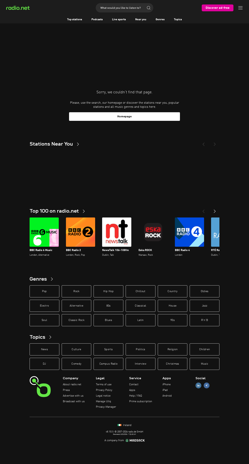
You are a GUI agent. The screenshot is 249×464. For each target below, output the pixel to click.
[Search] (148, 7)
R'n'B (204, 320)
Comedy (76, 363)
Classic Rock (76, 320)
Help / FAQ (135, 395)
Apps (132, 390)
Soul (44, 320)
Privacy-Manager (106, 407)
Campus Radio (108, 363)
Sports (108, 349)
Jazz (204, 305)
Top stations (74, 19)
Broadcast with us (74, 401)
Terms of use (103, 384)
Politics (140, 349)
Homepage (124, 116)
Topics (178, 19)
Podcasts (97, 19)
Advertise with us (73, 395)
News (44, 349)
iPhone (166, 384)
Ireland (127, 425)
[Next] (214, 142)
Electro (44, 305)
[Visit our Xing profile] (206, 386)
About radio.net (72, 384)
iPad (165, 390)
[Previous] (203, 142)
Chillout (141, 291)
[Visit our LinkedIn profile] (198, 386)
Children (204, 349)
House (173, 305)
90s (172, 320)
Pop (44, 291)
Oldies (205, 291)
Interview (140, 363)
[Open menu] (240, 7)
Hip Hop (108, 291)
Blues (108, 320)
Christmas (172, 363)
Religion (172, 349)
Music (204, 363)
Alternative (76, 305)
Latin (140, 320)
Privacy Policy (104, 390)
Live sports (119, 19)
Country (172, 291)
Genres (160, 19)
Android (167, 395)
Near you (140, 19)
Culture (76, 349)
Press (66, 390)
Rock (76, 291)
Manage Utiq (103, 401)
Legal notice (103, 395)
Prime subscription (140, 401)
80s (108, 305)
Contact (134, 384)
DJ (44, 363)
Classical (140, 305)
